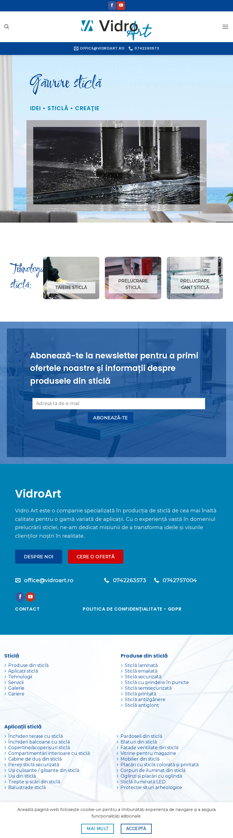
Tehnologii (20, 676)
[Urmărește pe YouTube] (121, 5)
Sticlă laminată (141, 665)
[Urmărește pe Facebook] (112, 5)
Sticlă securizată (143, 676)
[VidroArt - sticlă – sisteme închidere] (116, 26)
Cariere (16, 694)
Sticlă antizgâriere (145, 699)
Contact (27, 609)
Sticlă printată (140, 694)
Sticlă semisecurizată (148, 688)
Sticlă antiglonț (142, 705)
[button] (6, 26)
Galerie (16, 688)
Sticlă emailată (141, 671)
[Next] (223, 280)
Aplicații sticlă (23, 671)
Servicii (16, 682)
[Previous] (43, 280)
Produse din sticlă (28, 665)
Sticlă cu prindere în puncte (157, 682)
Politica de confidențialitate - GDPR (132, 609)
